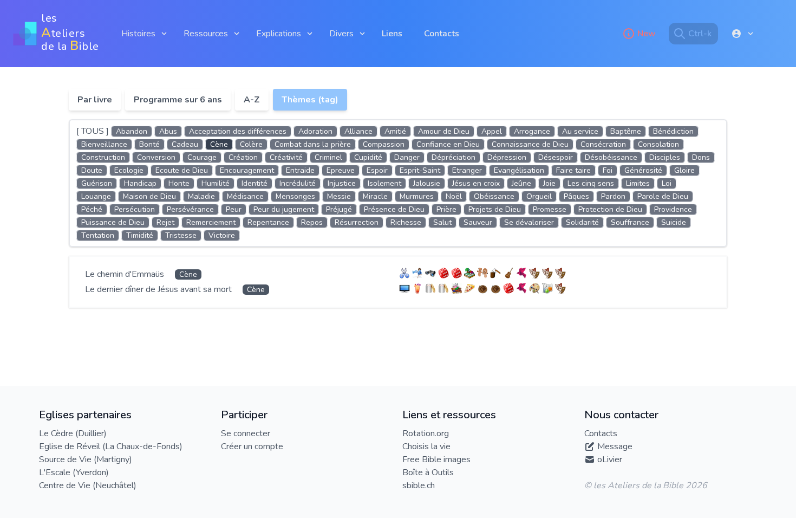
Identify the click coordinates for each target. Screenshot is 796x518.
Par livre (94, 100)
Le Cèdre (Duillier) (73, 433)
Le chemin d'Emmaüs (125, 274)
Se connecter (245, 433)
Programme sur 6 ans (178, 100)
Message (614, 446)
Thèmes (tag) (310, 100)
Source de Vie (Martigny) (85, 459)
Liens (392, 34)
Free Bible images (436, 459)
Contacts (441, 34)
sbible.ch (418, 485)
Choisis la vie (426, 446)
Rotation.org (425, 433)
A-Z (252, 100)
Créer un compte (252, 446)
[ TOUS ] (92, 131)
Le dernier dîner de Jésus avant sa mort (159, 289)
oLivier (609, 459)
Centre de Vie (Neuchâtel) (87, 485)
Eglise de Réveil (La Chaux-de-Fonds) (110, 446)
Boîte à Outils (428, 472)
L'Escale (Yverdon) (74, 472)
